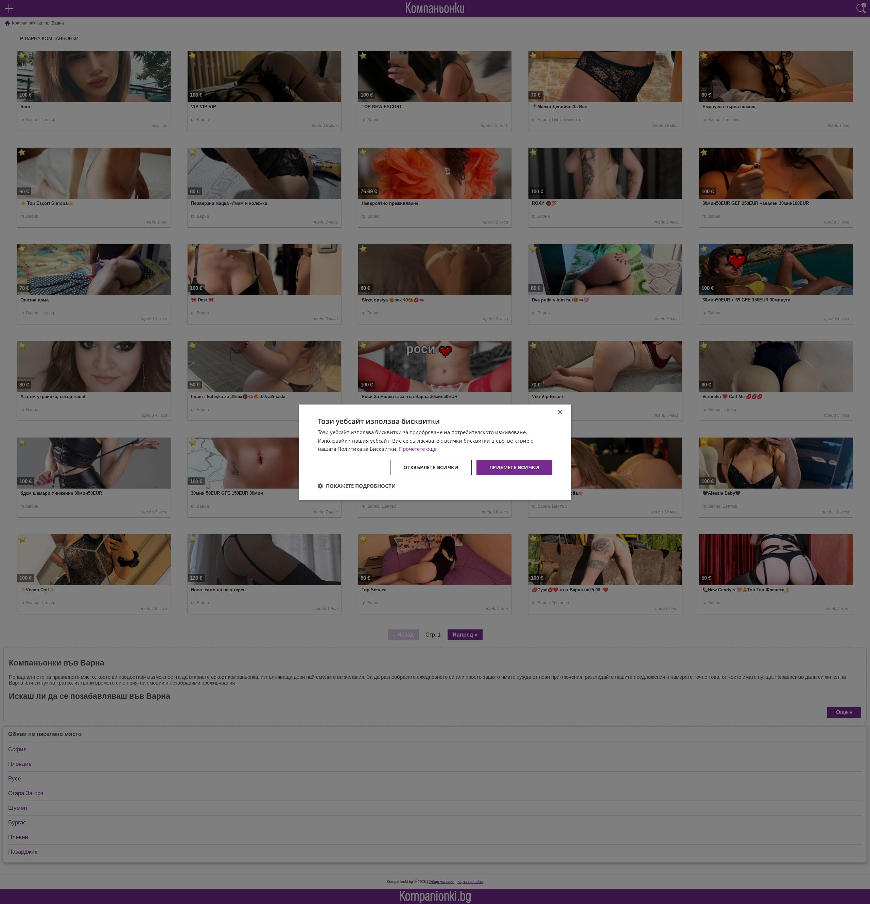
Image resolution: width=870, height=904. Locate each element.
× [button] (559, 412)
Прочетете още (417, 448)
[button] (357, 486)
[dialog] (435, 451)
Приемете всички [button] (514, 467)
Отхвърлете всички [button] (430, 467)
